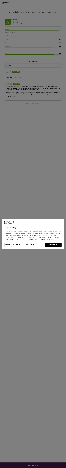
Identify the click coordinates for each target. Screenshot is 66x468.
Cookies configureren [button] (12, 245)
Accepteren (53, 245)
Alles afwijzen (30, 245)
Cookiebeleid (50, 239)
